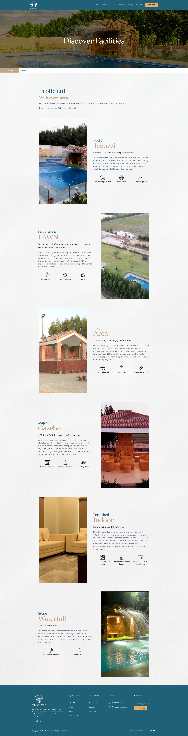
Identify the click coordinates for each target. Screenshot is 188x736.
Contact (139, 5)
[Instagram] (37, 721)
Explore (121, 5)
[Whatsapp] (41, 721)
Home (97, 5)
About (114, 5)
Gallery (130, 5)
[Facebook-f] (33, 721)
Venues (104, 5)
